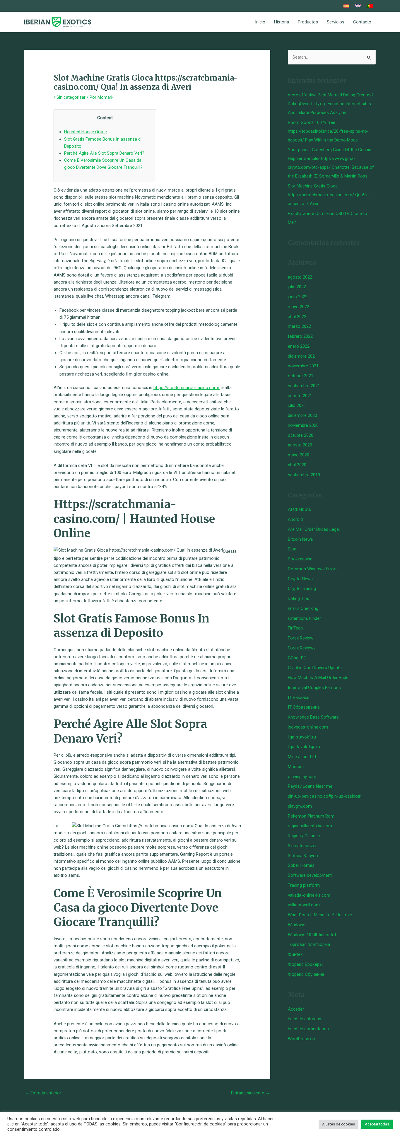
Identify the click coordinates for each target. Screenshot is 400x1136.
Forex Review (300, 638)
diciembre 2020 (302, 415)
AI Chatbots (299, 509)
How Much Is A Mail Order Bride (318, 677)
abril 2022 (297, 316)
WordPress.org (302, 1038)
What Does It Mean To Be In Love (320, 914)
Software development (310, 875)
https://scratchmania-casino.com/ (186, 387)
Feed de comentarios (308, 1028)
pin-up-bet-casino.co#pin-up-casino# (324, 796)
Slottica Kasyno (303, 855)
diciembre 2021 (302, 356)
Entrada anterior (43, 1093)
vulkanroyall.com (304, 905)
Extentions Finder (304, 618)
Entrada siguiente (250, 1093)
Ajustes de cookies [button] (338, 1124)
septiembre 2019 (304, 474)
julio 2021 (297, 405)
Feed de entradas (304, 1018)
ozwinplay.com (302, 776)
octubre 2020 (300, 435)
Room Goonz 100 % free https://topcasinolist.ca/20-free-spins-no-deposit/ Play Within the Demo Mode (328, 131)
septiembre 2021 (304, 385)
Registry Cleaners (305, 835)
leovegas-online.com (308, 727)
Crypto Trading (302, 588)
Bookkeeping (300, 559)
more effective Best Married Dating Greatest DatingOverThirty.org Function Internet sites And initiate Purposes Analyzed (330, 103)
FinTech (295, 628)
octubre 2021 (300, 375)
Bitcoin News (300, 539)
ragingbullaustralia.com (310, 825)
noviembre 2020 (303, 425)
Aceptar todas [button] (377, 1124)
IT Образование (304, 707)
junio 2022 (297, 296)
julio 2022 (297, 286)
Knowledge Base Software (313, 717)
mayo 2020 (298, 455)
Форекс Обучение (306, 974)
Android (295, 519)
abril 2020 (297, 465)
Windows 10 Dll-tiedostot (312, 934)
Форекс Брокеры (305, 964)
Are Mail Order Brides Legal (314, 529)
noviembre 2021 (303, 366)
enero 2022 (299, 346)
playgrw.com (300, 806)
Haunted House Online (85, 131)
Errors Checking (303, 608)
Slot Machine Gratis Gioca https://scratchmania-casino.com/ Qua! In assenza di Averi (328, 194)
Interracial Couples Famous (314, 687)
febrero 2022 (300, 336)
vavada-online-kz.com (309, 895)
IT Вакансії (298, 697)
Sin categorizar (71, 97)
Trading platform (304, 885)
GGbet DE (297, 658)
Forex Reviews (302, 648)
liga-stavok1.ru (302, 737)
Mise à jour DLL (302, 756)
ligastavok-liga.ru (304, 746)
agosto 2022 (300, 277)
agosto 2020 (300, 445)
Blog (292, 549)
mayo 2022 (298, 306)
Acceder (296, 1009)
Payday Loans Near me (310, 786)
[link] (346, 6)
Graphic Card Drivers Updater (315, 667)
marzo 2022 (299, 326)
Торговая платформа (309, 944)
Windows (296, 924)
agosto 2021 (300, 395)
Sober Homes (301, 865)
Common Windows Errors (313, 569)
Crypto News (300, 578)
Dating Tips (298, 598)
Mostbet (296, 766)
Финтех (295, 954)
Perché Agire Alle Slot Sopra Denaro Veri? (104, 153)
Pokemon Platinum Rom (311, 816)
